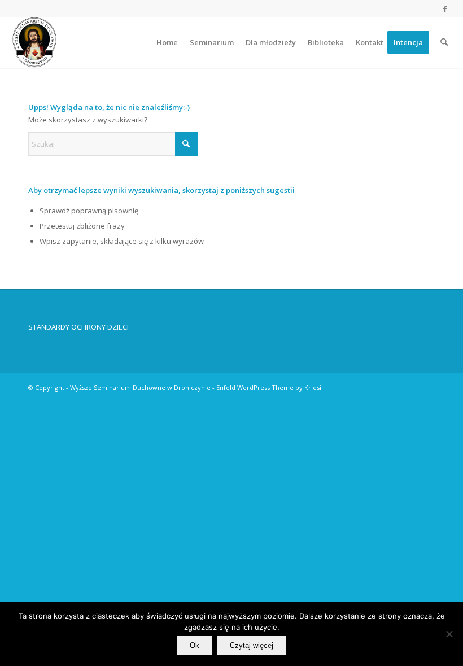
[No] (449, 633)
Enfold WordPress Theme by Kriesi (268, 387)
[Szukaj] (444, 42)
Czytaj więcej (251, 645)
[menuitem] (167, 42)
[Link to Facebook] (445, 8)
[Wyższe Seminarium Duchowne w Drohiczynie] (34, 42)
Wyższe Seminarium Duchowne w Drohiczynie (140, 387)
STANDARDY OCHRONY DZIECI (78, 327)
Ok (194, 645)
